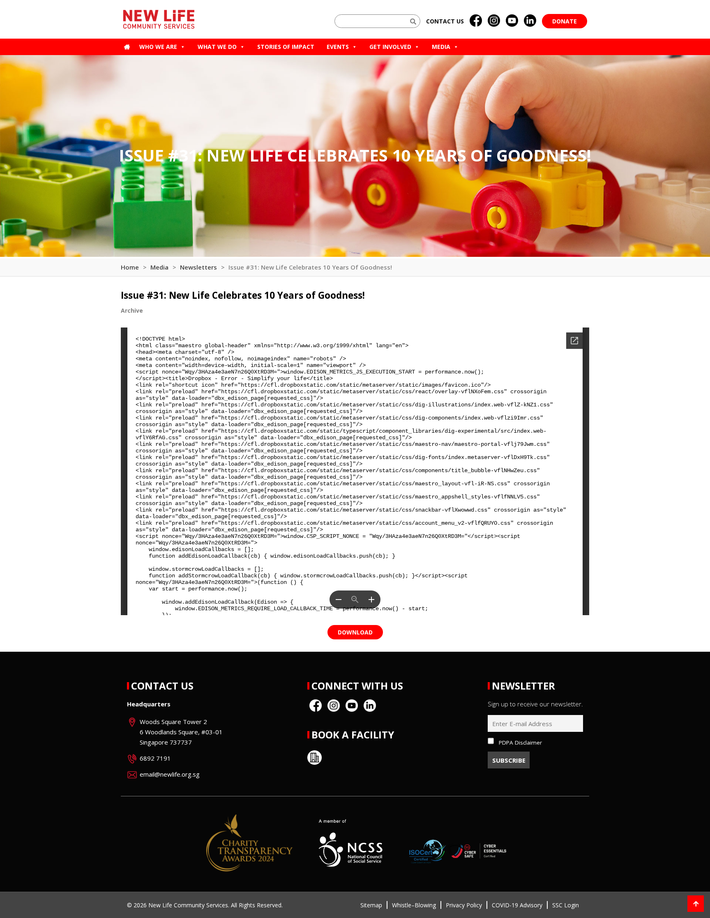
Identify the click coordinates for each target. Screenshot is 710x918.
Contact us (445, 21)
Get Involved (390, 47)
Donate (564, 21)
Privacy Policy (464, 905)
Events (338, 47)
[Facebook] (476, 21)
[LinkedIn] (530, 21)
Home (130, 267)
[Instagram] (494, 21)
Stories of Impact (285, 47)
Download (355, 632)
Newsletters (198, 267)
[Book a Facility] (314, 757)
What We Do (217, 47)
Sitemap (371, 905)
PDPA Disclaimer (520, 742)
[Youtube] (512, 21)
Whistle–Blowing (414, 905)
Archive (132, 310)
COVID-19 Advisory (517, 905)
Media (441, 47)
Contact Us (162, 685)
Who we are (158, 47)
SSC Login (565, 905)
